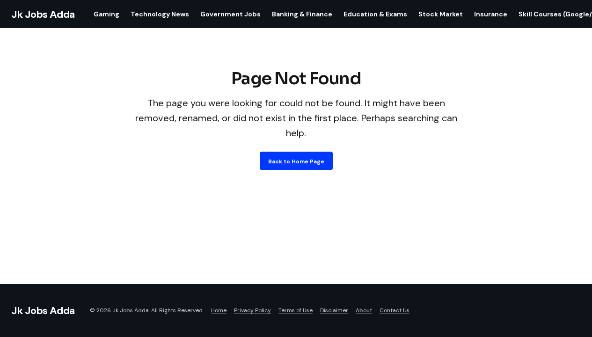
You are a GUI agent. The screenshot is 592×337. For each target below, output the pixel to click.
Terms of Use (295, 310)
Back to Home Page (296, 161)
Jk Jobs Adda (43, 14)
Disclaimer (334, 310)
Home (219, 310)
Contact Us (394, 310)
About (364, 310)
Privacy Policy (252, 310)
